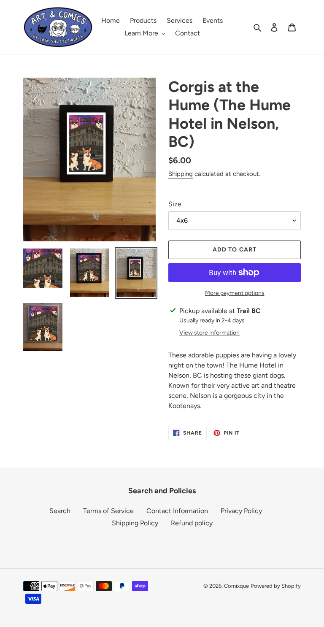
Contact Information (177, 511)
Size (174, 204)
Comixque (236, 586)
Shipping (180, 174)
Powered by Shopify (276, 586)
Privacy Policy (241, 511)
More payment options (235, 293)
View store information (209, 332)
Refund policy (192, 523)
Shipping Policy (135, 523)
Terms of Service (108, 511)
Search (59, 511)
